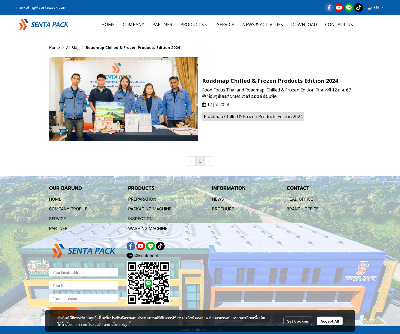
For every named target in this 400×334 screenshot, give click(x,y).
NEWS (218, 199)
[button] (375, 7)
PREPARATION (142, 199)
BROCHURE (223, 209)
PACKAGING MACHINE (149, 209)
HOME (55, 199)
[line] (348, 7)
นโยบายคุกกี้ (121, 324)
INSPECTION (140, 218)
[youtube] (339, 7)
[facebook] (329, 7)
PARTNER (58, 228)
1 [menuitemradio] (200, 160)
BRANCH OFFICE (303, 209)
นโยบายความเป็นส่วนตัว (84, 324)
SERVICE (57, 218)
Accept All (330, 320)
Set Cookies (298, 320)
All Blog (72, 47)
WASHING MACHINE (147, 228)
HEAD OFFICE (300, 199)
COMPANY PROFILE (68, 209)
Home (54, 47)
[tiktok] (358, 7)
